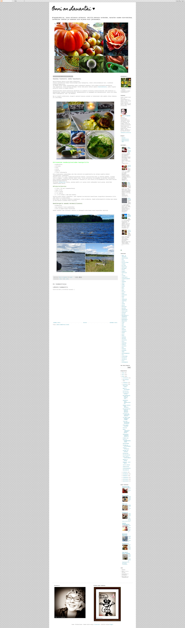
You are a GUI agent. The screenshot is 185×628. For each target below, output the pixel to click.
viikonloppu (124, 356)
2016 (123, 376)
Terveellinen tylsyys (126, 393)
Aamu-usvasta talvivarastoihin (129, 150)
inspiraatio (124, 277)
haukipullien (62, 182)
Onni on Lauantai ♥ (73, 9)
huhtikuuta (126, 479)
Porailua (125, 427)
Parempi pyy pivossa (125, 451)
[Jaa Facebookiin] (80, 277)
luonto (123, 303)
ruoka (123, 322)
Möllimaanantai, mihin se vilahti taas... (126, 397)
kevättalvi (124, 294)
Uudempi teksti (56, 322)
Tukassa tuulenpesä (126, 448)
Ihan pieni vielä (129, 183)
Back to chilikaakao (126, 389)
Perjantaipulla (126, 455)
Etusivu (85, 322)
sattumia (124, 326)
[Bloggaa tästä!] (77, 277)
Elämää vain (125, 438)
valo (123, 347)
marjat (123, 305)
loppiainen (124, 299)
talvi (123, 341)
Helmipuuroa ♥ (125, 543)
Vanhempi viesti (113, 322)
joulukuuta (126, 377)
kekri (123, 288)
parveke (123, 314)
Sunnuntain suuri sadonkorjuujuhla (127, 402)
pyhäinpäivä (124, 319)
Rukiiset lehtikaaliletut (129, 547)
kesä (123, 290)
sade (123, 323)
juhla (123, 283)
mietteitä (124, 306)
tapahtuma (124, 343)
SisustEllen (125, 512)
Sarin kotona (125, 495)
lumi (123, 302)
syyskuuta (125, 384)
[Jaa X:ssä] (78, 277)
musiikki (124, 308)
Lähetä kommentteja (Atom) (62, 324)
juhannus (124, 281)
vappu (123, 351)
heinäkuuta (126, 473)
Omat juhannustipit (129, 216)
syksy (123, 335)
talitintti (124, 340)
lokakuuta (125, 382)
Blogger (111, 624)
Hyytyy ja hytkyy (125, 460)
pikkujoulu (124, 318)
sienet (123, 332)
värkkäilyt (124, 359)
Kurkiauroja (125, 391)
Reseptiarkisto (125, 139)
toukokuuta (126, 477)
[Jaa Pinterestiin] (81, 277)
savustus (124, 329)
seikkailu (124, 331)
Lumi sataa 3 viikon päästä (127, 457)
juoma (123, 284)
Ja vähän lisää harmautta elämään (126, 418)
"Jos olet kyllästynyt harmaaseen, (126, 422)
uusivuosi (124, 346)
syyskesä (124, 337)
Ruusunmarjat (126, 470)
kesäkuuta (125, 475)
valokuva (124, 348)
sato (123, 325)
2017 (123, 374)
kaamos (123, 286)
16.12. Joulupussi (129, 231)
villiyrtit (124, 357)
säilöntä (124, 338)
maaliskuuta (126, 481)
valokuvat (124, 350)
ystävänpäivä (125, 362)
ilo (122, 274)
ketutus (123, 291)
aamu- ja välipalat (124, 256)
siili (123, 334)
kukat (123, 296)
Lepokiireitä (126, 466)
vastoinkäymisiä (125, 353)
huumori (123, 271)
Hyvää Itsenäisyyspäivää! (129, 498)
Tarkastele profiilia (126, 132)
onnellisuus (124, 311)
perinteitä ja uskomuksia (125, 316)
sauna (123, 328)
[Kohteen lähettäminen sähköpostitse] (75, 277)
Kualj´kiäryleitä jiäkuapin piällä (126, 431)
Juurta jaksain (129, 166)
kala (123, 287)
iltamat (123, 275)
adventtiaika (125, 258)
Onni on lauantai (126, 115)
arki (123, 259)
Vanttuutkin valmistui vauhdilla (125, 435)
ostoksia (124, 312)
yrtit (123, 360)
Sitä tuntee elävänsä (125, 426)
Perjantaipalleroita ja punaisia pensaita (126, 411)
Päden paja (124, 504)
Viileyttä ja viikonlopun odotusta (126, 414)
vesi (123, 354)
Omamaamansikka (125, 486)
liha (123, 297)
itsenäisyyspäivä (126, 278)
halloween (124, 268)
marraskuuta (126, 379)
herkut (123, 269)
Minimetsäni (125, 453)
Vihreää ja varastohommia (127, 446)
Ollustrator (97, 624)
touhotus (124, 344)
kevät (123, 293)
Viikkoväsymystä (126, 468)
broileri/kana (125, 262)
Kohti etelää (129, 199)
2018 (123, 372)
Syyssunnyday (126, 443)
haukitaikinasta (102, 86)
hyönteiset (124, 272)
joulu (123, 280)
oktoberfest (124, 309)
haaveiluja (124, 266)
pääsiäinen (124, 320)
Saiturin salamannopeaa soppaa (127, 440)
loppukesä (124, 300)
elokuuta (125, 472)
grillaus (124, 265)
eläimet (123, 264)
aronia (123, 261)
